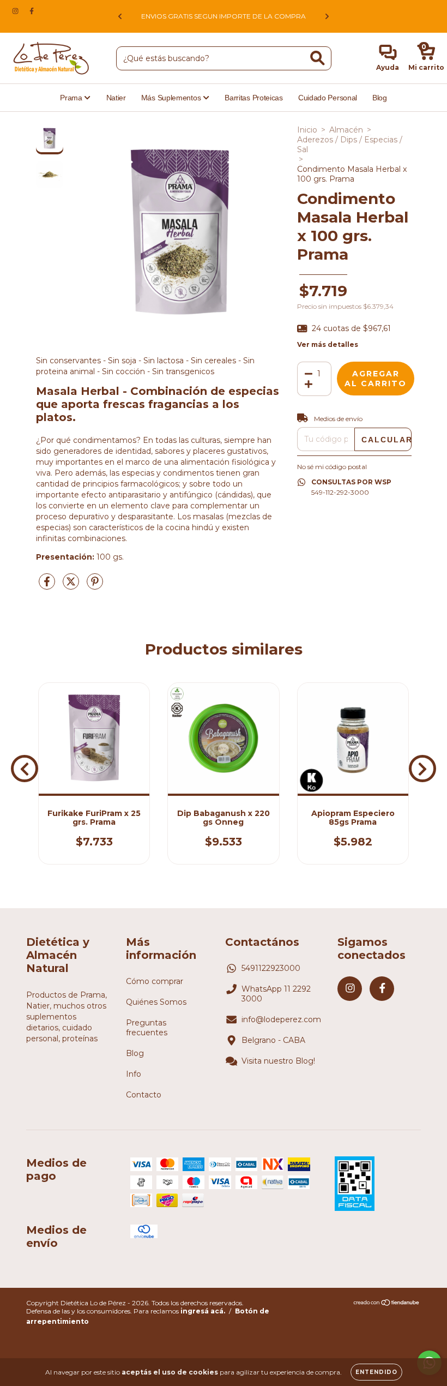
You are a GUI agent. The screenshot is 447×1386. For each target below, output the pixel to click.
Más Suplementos (172, 97)
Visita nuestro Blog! (278, 1061)
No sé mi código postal (332, 467)
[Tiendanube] (387, 1304)
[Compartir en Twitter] (72, 586)
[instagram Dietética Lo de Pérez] (16, 11)
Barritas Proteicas (254, 97)
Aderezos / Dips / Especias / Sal (349, 144)
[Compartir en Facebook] (48, 586)
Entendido (376, 1372)
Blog (379, 97)
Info (133, 1074)
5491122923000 (270, 968)
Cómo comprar (154, 981)
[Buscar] (317, 58)
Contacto (143, 1095)
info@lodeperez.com (281, 1019)
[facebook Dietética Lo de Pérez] (32, 11)
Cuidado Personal (327, 97)
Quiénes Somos (156, 1002)
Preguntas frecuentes (146, 1027)
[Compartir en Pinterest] (95, 586)
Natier (116, 97)
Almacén (346, 130)
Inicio (307, 130)
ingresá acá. (202, 1311)
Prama (72, 97)
